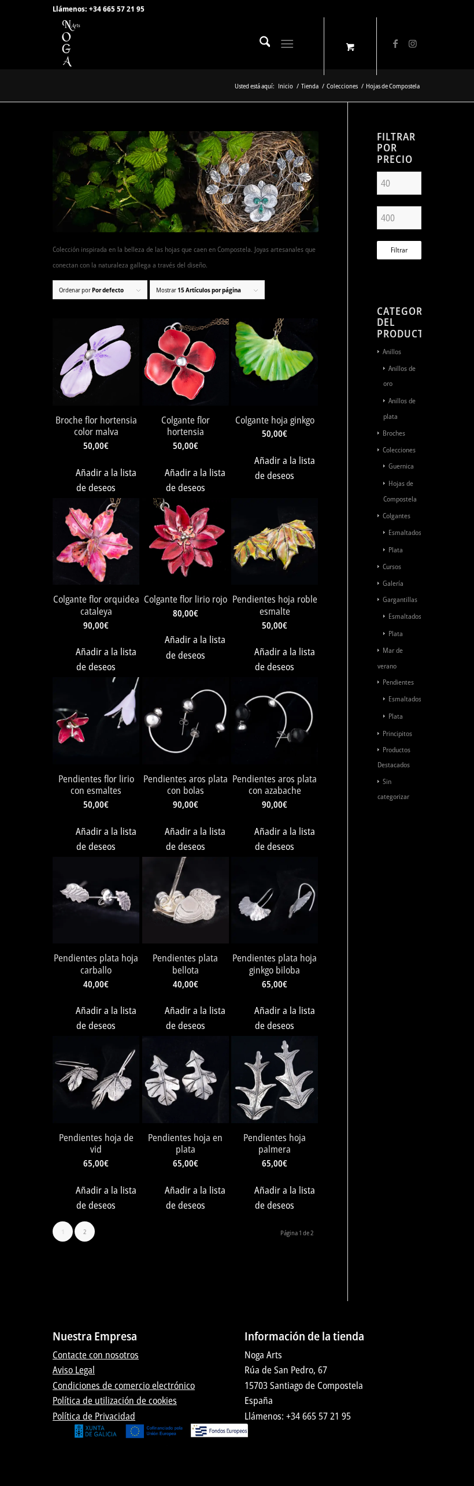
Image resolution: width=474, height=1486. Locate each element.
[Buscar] (259, 43)
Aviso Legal (74, 1370)
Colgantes (396, 516)
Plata (395, 550)
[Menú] (288, 43)
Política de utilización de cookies (115, 1400)
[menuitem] (259, 43)
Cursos (392, 566)
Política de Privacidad (94, 1416)
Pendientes (398, 682)
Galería (393, 583)
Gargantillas (400, 599)
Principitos (397, 733)
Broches (394, 433)
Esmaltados (404, 532)
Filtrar (399, 250)
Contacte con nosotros (96, 1354)
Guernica (401, 466)
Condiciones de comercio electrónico (124, 1385)
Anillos (392, 351)
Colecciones (399, 450)
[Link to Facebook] (395, 43)
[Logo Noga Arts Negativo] (79, 43)
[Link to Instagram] (412, 43)
